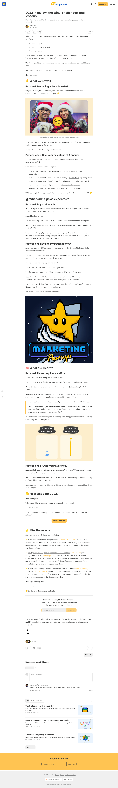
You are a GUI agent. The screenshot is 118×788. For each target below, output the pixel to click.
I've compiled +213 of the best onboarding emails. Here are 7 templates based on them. (50, 724)
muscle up (37, 238)
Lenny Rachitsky (81, 568)
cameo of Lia (74, 177)
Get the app (68, 779)
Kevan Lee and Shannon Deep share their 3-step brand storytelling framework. (50, 737)
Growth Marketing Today (79, 248)
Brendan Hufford (35, 685)
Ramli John (33, 25)
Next (86, 655)
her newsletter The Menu (62, 470)
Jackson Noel (74, 387)
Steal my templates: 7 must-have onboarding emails (47, 720)
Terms (62, 775)
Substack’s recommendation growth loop (44, 539)
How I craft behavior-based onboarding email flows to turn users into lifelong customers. (50, 709)
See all (29, 747)
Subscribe (102, 4)
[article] (59, 710)
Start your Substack (54, 779)
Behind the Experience (55, 267)
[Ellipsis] (91, 684)
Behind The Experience (70, 185)
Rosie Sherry (76, 552)
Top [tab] (28, 701)
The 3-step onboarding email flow (39, 706)
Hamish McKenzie (67, 539)
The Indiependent (49, 555)
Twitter (41, 591)
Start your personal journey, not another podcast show (49, 552)
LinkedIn (51, 591)
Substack (50, 784)
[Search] (91, 4)
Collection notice (70, 775)
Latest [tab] (32, 701)
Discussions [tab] (39, 701)
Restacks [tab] (37, 668)
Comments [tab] (30, 668)
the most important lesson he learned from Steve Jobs (54, 397)
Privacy (57, 775)
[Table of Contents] (2, 394)
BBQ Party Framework (67, 171)
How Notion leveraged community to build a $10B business (51, 568)
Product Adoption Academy (69, 188)
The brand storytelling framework (39, 734)
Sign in (112, 4)
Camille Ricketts (40, 571)
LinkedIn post (40, 255)
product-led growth (81, 181)
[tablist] (33, 668)
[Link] (22, 81)
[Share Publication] (95, 4)
